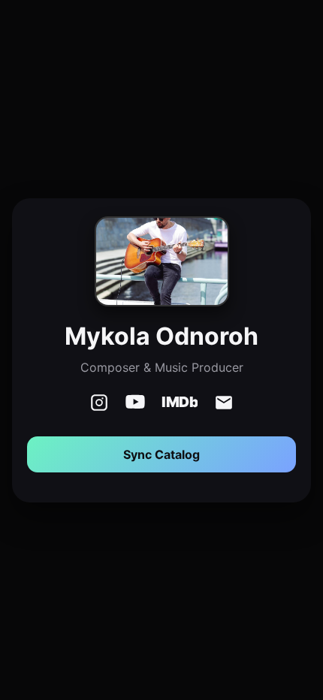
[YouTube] (135, 404)
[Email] (224, 404)
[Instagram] (99, 404)
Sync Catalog (161, 454)
